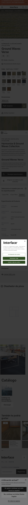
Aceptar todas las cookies (14, 262)
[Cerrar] (25, 241)
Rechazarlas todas (14, 258)
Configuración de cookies (14, 254)
